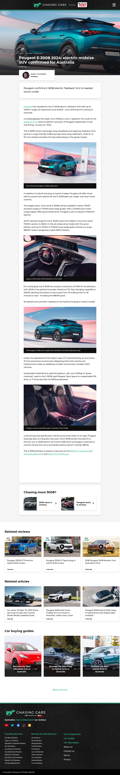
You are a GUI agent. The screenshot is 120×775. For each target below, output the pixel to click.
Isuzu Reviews (36, 757)
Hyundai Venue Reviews (13, 752)
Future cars (38, 53)
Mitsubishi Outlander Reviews (15, 743)
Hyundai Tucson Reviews (13, 757)
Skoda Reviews (36, 743)
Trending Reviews (13, 734)
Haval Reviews (36, 740)
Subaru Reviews (37, 755)
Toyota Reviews (36, 763)
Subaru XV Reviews (11, 740)
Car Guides (69, 738)
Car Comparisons (72, 734)
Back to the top (60, 689)
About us (68, 747)
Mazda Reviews (36, 760)
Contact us (69, 751)
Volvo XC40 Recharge (58, 454)
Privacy (67, 759)
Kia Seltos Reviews (11, 738)
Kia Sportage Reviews (12, 763)
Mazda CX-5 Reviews (12, 755)
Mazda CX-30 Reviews (12, 760)
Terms (67, 755)
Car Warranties (71, 743)
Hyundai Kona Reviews (13, 749)
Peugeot (28, 107)
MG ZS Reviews (10, 746)
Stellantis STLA (31, 122)
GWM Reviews (36, 746)
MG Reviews (35, 738)
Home (21, 53)
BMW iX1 (74, 451)
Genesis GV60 (85, 451)
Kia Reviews (35, 749)
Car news (29, 53)
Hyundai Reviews (37, 752)
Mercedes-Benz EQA (33, 454)
